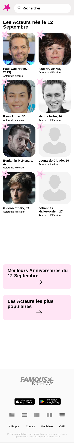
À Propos (14, 426)
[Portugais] (37, 415)
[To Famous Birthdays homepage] (7, 7)
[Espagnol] (24, 415)
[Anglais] (12, 415)
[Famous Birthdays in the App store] (24, 401)
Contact (30, 426)
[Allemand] (62, 415)
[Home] (37, 381)
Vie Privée (47, 426)
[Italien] (49, 415)
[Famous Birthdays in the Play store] (50, 401)
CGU (62, 426)
